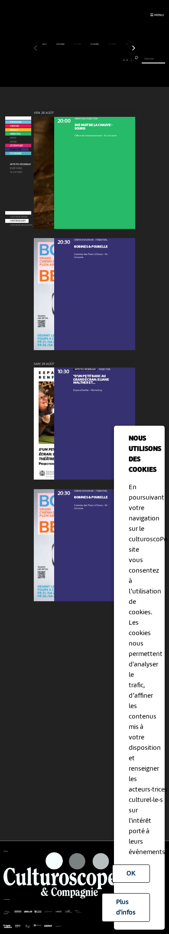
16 (84, 60)
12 (71, 60)
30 (130, 60)
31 (133, 60)
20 (97, 60)
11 (68, 60)
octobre (77, 44)
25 (114, 60)
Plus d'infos (126, 907)
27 (120, 60)
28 (124, 60)
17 (87, 60)
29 (127, 60)
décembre (112, 44)
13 (74, 60)
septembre (60, 44)
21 (100, 60)
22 (104, 60)
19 (94, 60)
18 (91, 60)
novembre (95, 44)
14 (77, 60)
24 (110, 60)
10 (64, 60)
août (44, 44)
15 (81, 60)
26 (117, 60)
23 (107, 60)
